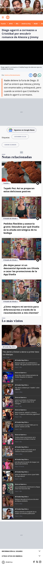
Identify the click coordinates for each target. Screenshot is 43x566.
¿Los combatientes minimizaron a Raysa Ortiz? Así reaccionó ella (27, 488)
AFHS (11, 24)
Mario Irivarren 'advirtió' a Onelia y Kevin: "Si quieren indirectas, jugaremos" (27, 413)
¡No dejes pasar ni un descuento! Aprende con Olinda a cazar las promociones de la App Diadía (21, 270)
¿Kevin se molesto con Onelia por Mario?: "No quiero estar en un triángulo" (25, 402)
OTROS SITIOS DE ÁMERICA (12, 556)
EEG (17, 24)
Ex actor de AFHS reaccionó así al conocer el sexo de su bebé (25, 450)
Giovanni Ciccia (20, 137)
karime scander (10, 145)
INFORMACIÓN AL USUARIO (12, 551)
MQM (36, 24)
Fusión (3, 24)
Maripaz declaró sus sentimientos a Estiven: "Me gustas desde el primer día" (27, 364)
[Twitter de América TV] (37, 562)
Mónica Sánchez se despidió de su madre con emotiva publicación (25, 512)
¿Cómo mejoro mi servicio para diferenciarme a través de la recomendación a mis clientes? (21, 309)
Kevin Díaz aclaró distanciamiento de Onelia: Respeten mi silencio (26, 376)
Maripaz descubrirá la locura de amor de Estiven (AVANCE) (27, 500)
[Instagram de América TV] (40, 562)
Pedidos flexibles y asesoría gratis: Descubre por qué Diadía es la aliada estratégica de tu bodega (21, 228)
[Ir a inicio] (7, 17)
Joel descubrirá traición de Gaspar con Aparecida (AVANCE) (27, 463)
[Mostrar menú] (2, 17)
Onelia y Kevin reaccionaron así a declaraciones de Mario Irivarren (25, 438)
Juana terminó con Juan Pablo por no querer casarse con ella (26, 426)
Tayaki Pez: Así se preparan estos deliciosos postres (19, 190)
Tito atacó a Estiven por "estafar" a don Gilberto (27, 388)
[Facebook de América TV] (34, 562)
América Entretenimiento (12, 75)
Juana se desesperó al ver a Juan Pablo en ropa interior (27, 475)
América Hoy (26, 24)
